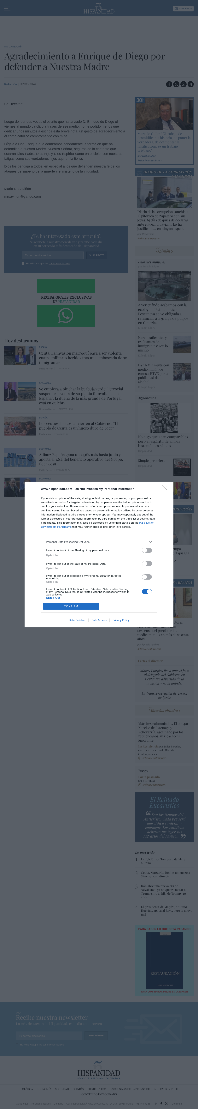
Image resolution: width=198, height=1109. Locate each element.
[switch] (147, 550)
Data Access (99, 620)
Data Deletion (77, 620)
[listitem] (99, 542)
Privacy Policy (121, 620)
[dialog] (99, 554)
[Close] (166, 489)
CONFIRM (71, 606)
